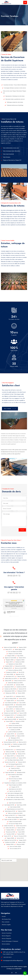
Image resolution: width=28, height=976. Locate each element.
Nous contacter (5, 922)
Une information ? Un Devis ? (14, 572)
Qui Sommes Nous (6, 919)
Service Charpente (6, 938)
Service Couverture (6, 933)
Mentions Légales (6, 924)
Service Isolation (6, 944)
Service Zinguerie (6, 936)
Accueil (3, 916)
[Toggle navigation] (25, 2)
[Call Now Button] (25, 973)
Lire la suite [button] (14, 608)
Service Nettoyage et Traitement (10, 941)
